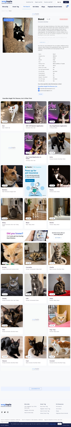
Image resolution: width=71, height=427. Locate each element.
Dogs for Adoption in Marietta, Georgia (10, 421)
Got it (59, 423)
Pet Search (26, 6)
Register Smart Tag (45, 408)
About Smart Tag (44, 413)
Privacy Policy (53, 423)
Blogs (43, 6)
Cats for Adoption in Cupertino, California (10, 419)
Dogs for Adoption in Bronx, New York (53, 419)
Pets (7, 10)
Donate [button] (40, 94)
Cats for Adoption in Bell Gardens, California (32, 419)
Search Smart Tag (44, 411)
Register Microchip (29, 410)
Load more (42, 42)
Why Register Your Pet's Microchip (30, 407)
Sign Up (59, 2)
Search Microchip (28, 412)
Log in (66, 2)
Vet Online (36, 6)
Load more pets (35, 388)
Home (3, 10)
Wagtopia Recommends (55, 6)
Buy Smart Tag (44, 406)
